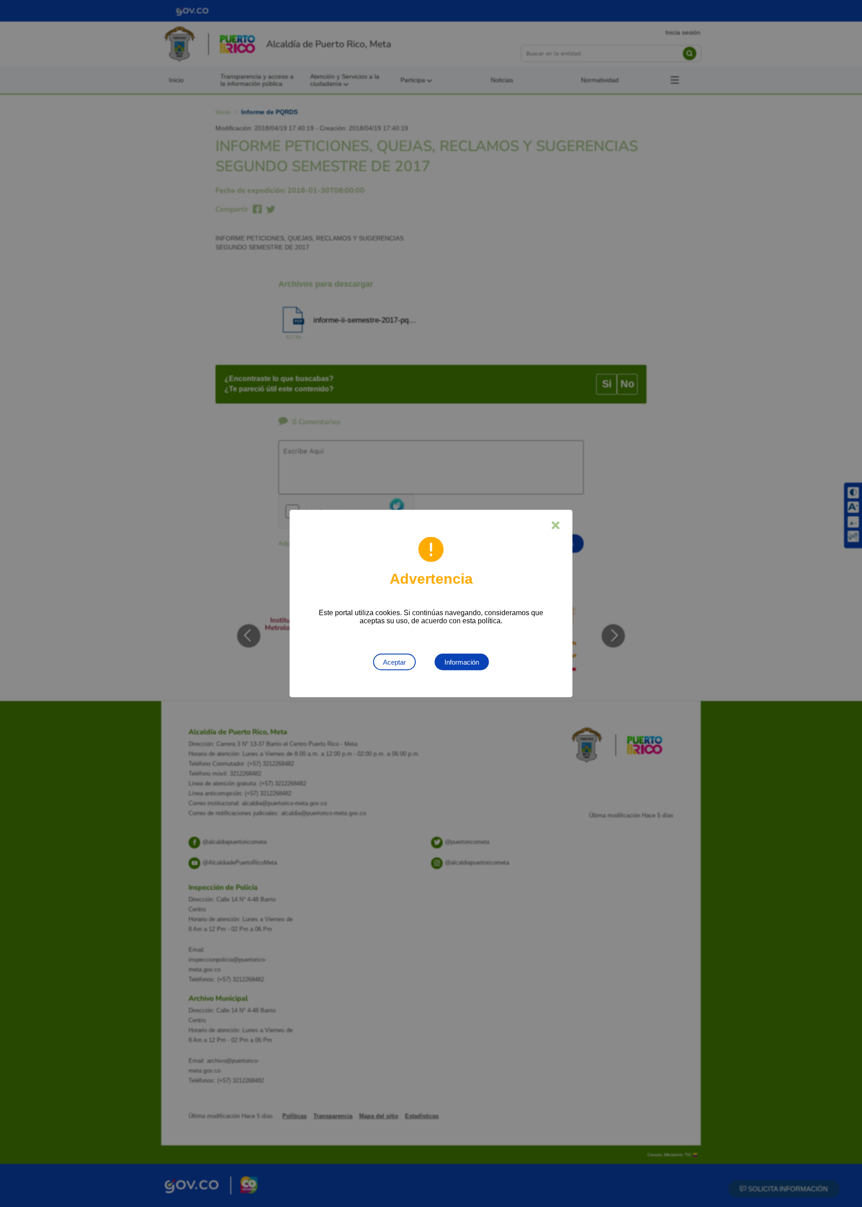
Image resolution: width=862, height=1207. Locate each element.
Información (461, 662)
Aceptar (394, 662)
